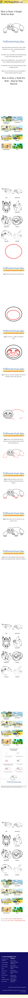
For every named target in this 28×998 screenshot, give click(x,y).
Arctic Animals (4, 964)
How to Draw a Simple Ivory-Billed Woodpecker (14, 962)
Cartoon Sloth (17, 212)
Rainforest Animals (17, 131)
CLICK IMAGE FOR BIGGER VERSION (14, 270)
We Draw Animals (13, 990)
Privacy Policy (23, 991)
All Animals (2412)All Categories (6, 123)
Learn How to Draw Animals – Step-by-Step (14, 4)
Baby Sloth (17, 241)
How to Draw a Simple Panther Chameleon (13, 980)
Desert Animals (5, 966)
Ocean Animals (17, 122)
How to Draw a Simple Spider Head (14, 918)
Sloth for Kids (17, 197)
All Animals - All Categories (5, 959)
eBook (3, 968)
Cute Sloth (6, 212)
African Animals (5, 962)
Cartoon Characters (6, 149)
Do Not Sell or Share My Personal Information (17, 987)
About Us (24, 990)
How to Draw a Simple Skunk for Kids (16, 920)
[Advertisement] (14, 100)
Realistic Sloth (6, 226)
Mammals (3, 973)
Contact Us (19, 990)
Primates (3, 977)
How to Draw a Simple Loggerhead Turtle (14, 972)
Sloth (6, 197)
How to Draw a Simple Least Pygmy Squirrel (14, 967)
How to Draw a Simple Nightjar (13, 976)
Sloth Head (6, 241)
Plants (17, 149)
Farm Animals (6, 140)
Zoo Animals (6, 131)
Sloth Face (17, 226)
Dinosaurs (17, 140)
